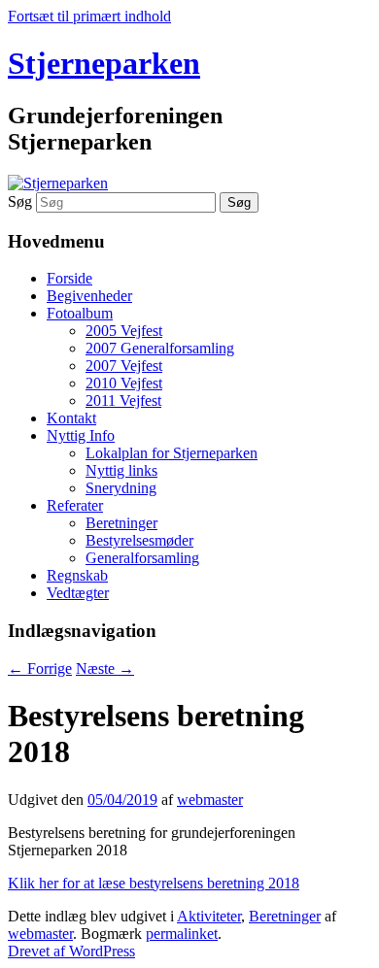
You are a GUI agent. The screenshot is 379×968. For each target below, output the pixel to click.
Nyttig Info (81, 435)
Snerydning (121, 488)
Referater (75, 505)
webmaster (210, 799)
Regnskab (77, 575)
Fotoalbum (80, 313)
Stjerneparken (104, 63)
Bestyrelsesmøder (139, 540)
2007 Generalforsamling (160, 348)
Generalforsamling (142, 558)
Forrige (40, 668)
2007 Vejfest (124, 365)
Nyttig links (121, 470)
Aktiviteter (209, 916)
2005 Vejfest (124, 330)
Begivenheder (89, 295)
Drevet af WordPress (71, 951)
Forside (69, 278)
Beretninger (121, 523)
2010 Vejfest (124, 383)
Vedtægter (78, 592)
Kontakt (71, 418)
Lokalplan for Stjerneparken (172, 453)
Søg (20, 201)
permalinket (182, 933)
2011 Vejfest (123, 400)
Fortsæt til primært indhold (89, 16)
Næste (105, 668)
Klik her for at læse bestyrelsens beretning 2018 (153, 883)
